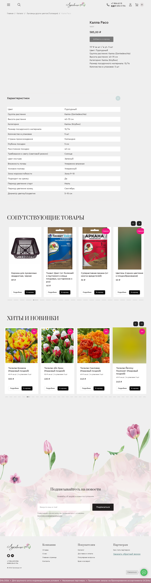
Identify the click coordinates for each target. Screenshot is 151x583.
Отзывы (45, 550)
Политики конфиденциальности (49, 516)
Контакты (46, 561)
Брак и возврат (84, 561)
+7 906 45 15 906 (13, 561)
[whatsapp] (8, 555)
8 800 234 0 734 (118, 6)
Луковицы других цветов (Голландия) (42, 13)
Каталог (20, 13)
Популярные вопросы (86, 557)
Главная (10, 13)
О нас (44, 554)
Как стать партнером (121, 550)
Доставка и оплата (85, 554)
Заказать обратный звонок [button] (127, 554)
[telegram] (12, 555)
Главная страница (49, 557)
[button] (139, 223)
